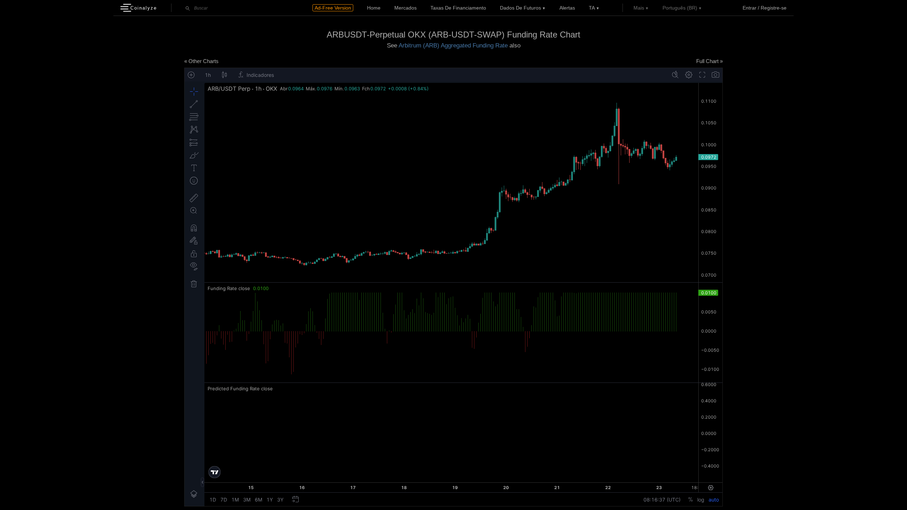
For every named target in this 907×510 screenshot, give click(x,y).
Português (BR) (680, 8)
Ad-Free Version (333, 8)
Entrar (749, 8)
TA (592, 8)
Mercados (405, 8)
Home (374, 8)
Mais (638, 8)
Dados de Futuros (520, 8)
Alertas (567, 8)
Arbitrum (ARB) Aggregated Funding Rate (453, 45)
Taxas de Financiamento (458, 8)
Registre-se (774, 8)
